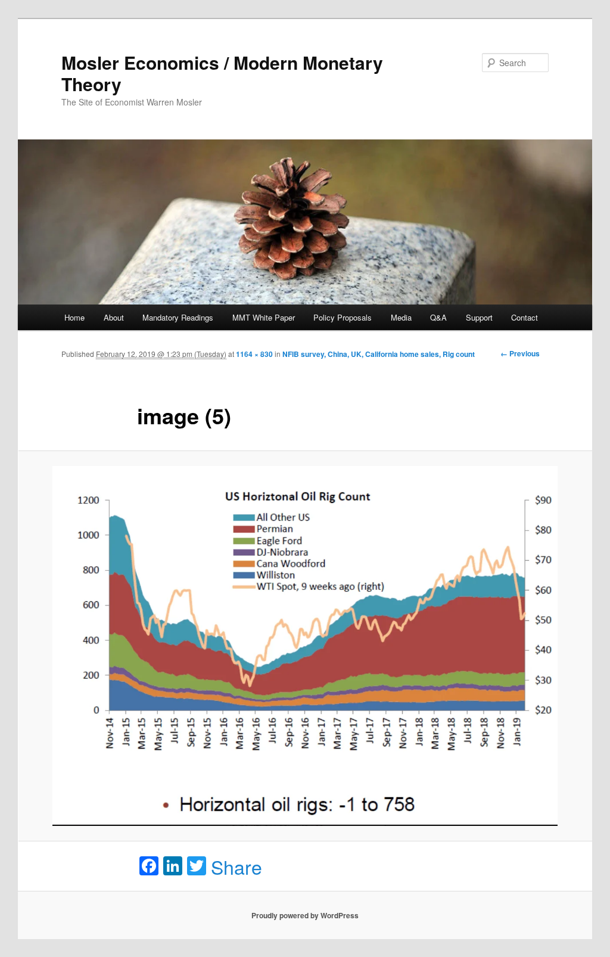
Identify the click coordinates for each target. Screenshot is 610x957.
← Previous (520, 353)
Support (479, 317)
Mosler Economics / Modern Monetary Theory (222, 73)
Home (74, 317)
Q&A (438, 317)
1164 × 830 (254, 354)
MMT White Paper (263, 317)
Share (236, 866)
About (114, 317)
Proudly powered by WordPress (305, 915)
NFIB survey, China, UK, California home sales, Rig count (378, 354)
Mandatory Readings (177, 317)
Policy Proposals (342, 317)
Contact (524, 317)
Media (401, 317)
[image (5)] (305, 646)
